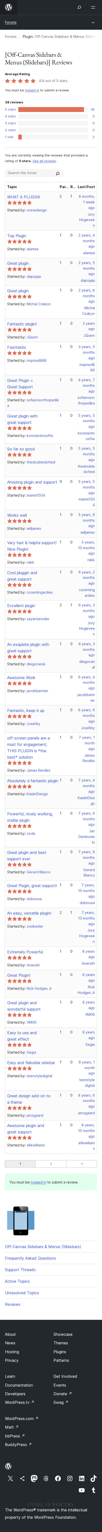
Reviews (12, 1304)
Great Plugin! (18, 975)
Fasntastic (16, 347)
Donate (62, 1393)
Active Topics (17, 1281)
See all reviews (44, 161)
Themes (60, 1342)
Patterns (61, 1360)
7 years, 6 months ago (86, 819)
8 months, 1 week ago (87, 202)
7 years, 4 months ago (86, 786)
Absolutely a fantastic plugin (32, 780)
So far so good (21, 448)
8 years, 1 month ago (87, 1067)
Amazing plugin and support (32, 482)
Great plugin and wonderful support (24, 1006)
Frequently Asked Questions (30, 1258)
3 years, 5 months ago (86, 352)
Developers (15, 1393)
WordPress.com (22, 1418)
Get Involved (65, 1376)
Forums (11, 22)
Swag (61, 1402)
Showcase (63, 1334)
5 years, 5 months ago (86, 421)
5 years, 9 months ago (86, 520)
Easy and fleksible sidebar (31, 1062)
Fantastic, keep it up (25, 710)
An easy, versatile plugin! (29, 913)
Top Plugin (16, 235)
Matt (12, 1427)
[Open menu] (94, 7)
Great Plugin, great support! (32, 885)
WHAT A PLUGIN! (23, 197)
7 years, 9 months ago (86, 857)
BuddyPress (18, 1444)
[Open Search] (79, 7)
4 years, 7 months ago (86, 385)
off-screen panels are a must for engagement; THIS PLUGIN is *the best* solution (28, 748)
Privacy (12, 1360)
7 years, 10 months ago (86, 890)
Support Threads (20, 1269)
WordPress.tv (19, 1402)
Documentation (19, 1385)
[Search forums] (57, 173)
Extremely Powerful (25, 951)
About (10, 1334)
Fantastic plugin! (22, 323)
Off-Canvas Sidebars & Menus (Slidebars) (43, 1246)
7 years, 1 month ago (87, 743)
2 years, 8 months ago (86, 296)
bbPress (15, 1436)
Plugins (59, 1351)
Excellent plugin (21, 605)
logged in (32, 90)
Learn (10, 1376)
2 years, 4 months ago (86, 241)
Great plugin (18, 263)
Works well (17, 515)
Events (59, 1385)
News (10, 1342)
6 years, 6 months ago (86, 715)
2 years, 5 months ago (86, 268)
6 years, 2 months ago (86, 577)
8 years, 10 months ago (86, 1130)
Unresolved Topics (22, 1292)
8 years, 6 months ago (86, 1101)
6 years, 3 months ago (86, 610)
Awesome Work (21, 677)
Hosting (12, 1351)
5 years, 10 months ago (86, 548)
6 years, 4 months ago (86, 682)
